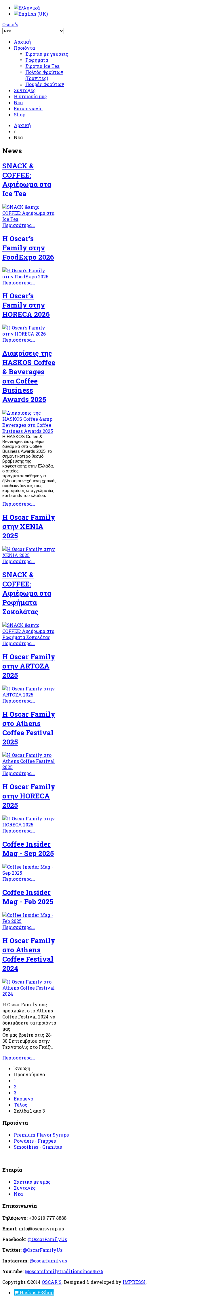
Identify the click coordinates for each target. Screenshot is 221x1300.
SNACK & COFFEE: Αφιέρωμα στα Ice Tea (26, 179)
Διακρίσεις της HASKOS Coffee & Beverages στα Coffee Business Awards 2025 (28, 376)
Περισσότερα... (18, 225)
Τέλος (20, 1105)
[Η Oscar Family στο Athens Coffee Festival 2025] (29, 767)
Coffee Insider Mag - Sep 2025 (28, 848)
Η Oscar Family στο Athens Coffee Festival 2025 (28, 727)
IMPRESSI (134, 1282)
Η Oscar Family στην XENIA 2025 (28, 526)
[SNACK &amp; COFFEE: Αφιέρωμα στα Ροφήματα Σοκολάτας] (29, 637)
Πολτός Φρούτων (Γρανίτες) (44, 75)
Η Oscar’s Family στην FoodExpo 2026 (28, 248)
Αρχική (22, 42)
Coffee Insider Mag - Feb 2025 (27, 897)
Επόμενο (23, 1099)
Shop (19, 114)
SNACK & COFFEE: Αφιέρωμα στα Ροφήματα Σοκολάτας (26, 593)
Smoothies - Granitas (38, 1147)
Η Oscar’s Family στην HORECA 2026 (26, 305)
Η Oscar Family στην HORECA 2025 (28, 796)
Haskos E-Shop (36, 1292)
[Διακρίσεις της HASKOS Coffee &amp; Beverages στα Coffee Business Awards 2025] (29, 431)
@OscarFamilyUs (47, 1239)
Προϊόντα (24, 48)
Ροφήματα (36, 60)
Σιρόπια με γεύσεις (46, 54)
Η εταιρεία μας (30, 96)
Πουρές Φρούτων (44, 84)
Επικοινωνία (28, 108)
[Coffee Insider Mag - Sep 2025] (29, 873)
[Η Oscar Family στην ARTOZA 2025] (29, 695)
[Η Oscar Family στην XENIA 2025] (29, 555)
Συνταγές (25, 90)
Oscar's (10, 24)
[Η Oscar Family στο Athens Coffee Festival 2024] (29, 994)
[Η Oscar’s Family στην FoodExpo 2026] (29, 276)
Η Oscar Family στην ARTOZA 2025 (28, 666)
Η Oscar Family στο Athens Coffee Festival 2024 (28, 954)
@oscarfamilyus (48, 1261)
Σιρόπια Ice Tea (42, 66)
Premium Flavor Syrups (41, 1135)
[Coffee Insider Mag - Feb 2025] (29, 921)
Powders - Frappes (35, 1141)
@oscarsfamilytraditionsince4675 (64, 1271)
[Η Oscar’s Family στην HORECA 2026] (29, 334)
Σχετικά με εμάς (32, 1182)
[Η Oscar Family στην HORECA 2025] (29, 825)
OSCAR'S (52, 1282)
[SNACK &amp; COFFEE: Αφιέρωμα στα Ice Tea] (29, 219)
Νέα (18, 102)
